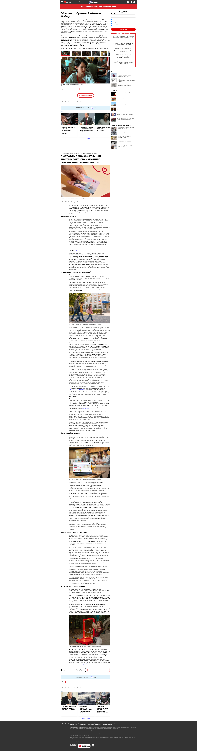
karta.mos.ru (73, 484)
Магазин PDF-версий (123, 723)
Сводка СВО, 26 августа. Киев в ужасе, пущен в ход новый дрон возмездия (123, 50)
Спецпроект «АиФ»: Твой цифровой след (98, 7)
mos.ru (77, 250)
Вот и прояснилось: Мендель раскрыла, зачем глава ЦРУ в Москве (126, 109)
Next (107, 68)
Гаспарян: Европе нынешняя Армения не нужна (124, 98)
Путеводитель (82, 724)
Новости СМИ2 (85, 139)
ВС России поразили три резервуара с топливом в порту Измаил (123, 44)
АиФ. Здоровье (116, 24)
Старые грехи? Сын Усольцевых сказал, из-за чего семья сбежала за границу (126, 80)
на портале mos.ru (88, 408)
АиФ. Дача (115, 22)
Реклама (72, 723)
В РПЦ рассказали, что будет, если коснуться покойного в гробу (125, 119)
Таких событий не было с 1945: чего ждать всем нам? (126, 146)
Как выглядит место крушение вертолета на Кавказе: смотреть (125, 132)
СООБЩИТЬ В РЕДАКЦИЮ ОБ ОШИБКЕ (103, 724)
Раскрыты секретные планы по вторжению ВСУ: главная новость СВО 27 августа (123, 62)
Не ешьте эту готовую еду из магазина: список (124, 137)
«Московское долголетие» (77, 389)
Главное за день (116, 20)
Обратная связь (73, 724)
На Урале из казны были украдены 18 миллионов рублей (126, 128)
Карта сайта (91, 724)
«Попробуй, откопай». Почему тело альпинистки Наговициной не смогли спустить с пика (126, 75)
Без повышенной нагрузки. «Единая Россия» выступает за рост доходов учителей (123, 38)
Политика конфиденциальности (76, 741)
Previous (64, 68)
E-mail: (113, 14)
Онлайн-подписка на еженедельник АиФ (99, 723)
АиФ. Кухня (115, 26)
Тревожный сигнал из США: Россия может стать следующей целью (125, 103)
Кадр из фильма (66, 85)
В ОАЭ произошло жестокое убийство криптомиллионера (125, 142)
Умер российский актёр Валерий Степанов (125, 93)
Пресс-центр (114, 723)
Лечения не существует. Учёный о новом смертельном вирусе (126, 84)
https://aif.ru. (74, 738)
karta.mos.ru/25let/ (81, 664)
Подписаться (123, 29)
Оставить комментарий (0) (85, 95)
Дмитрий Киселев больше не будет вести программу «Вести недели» (125, 114)
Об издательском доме (81, 723)
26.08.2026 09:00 (65, 153)
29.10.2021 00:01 (64, 11)
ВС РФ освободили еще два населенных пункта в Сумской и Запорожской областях (123, 56)
